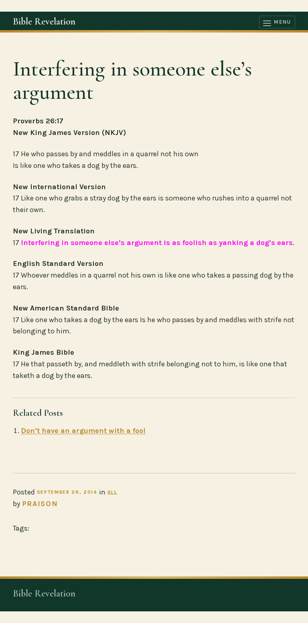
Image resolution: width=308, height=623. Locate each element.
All (112, 492)
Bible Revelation (44, 21)
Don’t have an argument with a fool (83, 430)
